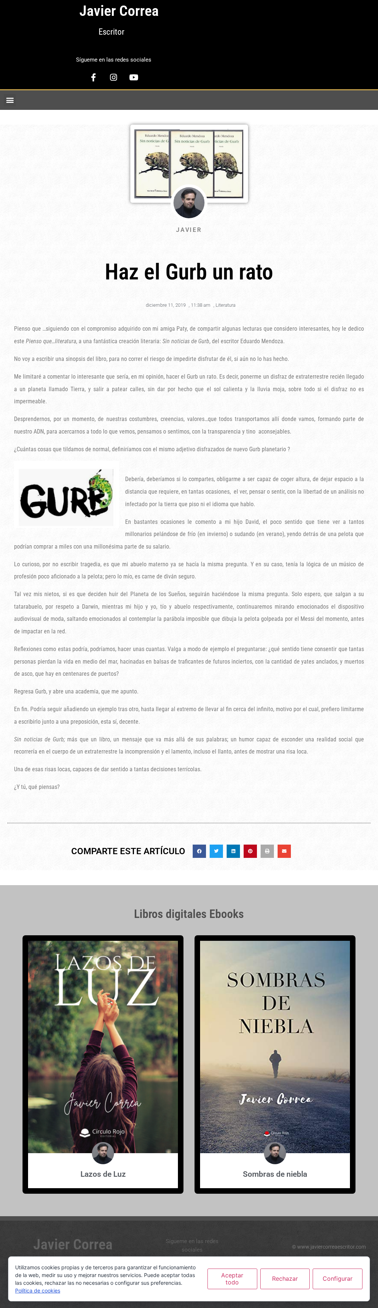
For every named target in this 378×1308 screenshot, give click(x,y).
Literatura (226, 305)
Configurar (338, 1278)
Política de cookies (37, 1290)
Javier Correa (119, 11)
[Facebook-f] (93, 77)
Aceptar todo (232, 1279)
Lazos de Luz (103, 1174)
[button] (10, 100)
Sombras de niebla (275, 1174)
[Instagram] (114, 77)
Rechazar (285, 1278)
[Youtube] (134, 77)
